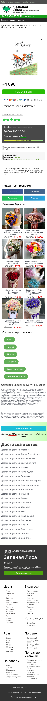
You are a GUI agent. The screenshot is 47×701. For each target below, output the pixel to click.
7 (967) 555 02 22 (13, 16)
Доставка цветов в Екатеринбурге (18, 463)
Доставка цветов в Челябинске (17, 489)
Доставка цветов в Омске (14, 498)
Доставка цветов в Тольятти (15, 476)
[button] (9, 339)
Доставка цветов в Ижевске (15, 507)
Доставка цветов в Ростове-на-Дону (20, 485)
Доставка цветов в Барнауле (16, 538)
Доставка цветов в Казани (14, 467)
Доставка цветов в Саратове (16, 502)
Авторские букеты (19, 159)
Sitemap (8, 563)
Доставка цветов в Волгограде (17, 529)
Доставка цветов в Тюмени (15, 533)
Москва (20, 20)
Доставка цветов (19, 444)
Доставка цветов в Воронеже (16, 520)
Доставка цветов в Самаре (15, 494)
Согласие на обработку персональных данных (23, 692)
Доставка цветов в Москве (14, 25)
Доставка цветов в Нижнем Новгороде (21, 480)
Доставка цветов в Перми (14, 525)
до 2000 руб (33, 159)
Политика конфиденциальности (23, 697)
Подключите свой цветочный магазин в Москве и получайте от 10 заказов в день (23, 568)
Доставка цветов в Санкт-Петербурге (20, 454)
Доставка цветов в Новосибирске (18, 458)
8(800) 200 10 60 (14, 131)
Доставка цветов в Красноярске (17, 516)
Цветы (35, 25)
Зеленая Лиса (20, 8)
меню (31, 16)
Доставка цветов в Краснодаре (17, 472)
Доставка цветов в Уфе (13, 511)
